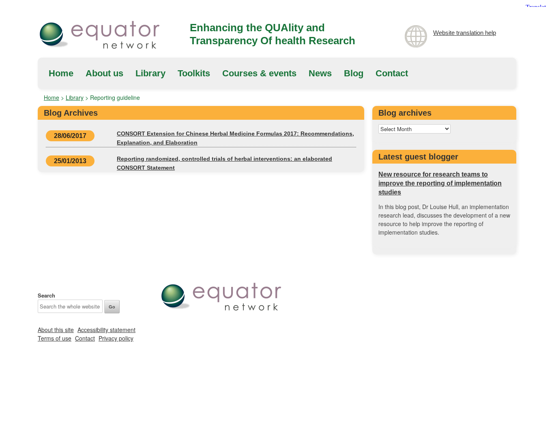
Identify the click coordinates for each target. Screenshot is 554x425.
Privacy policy (116, 338)
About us (104, 73)
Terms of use (54, 338)
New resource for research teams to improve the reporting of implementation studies (440, 183)
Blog (353, 73)
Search (46, 295)
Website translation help (464, 32)
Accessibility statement (106, 330)
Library (150, 73)
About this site (56, 330)
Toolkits (194, 73)
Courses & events (259, 73)
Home (61, 73)
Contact (392, 73)
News (320, 73)
